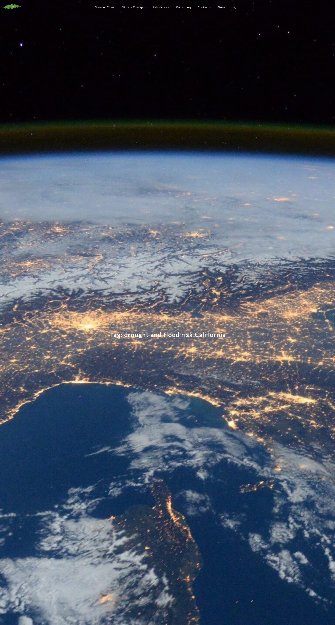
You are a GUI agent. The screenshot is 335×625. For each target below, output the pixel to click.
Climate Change (132, 7)
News (221, 7)
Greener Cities (104, 7)
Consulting (183, 7)
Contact (203, 7)
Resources (160, 7)
